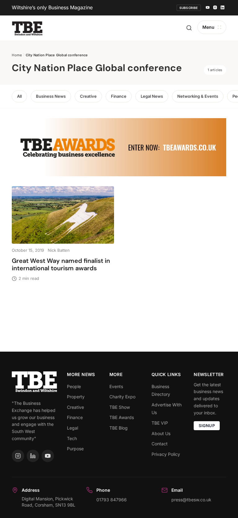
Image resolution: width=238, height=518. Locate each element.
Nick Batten (59, 250)
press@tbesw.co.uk (191, 499)
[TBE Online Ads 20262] (119, 147)
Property (76, 396)
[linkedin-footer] (33, 456)
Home (17, 55)
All (19, 96)
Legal (72, 427)
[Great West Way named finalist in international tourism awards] (63, 214)
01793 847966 (111, 499)
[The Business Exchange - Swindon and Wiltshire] (27, 28)
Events (116, 386)
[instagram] (215, 8)
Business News (51, 96)
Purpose (75, 448)
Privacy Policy (166, 454)
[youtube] (207, 8)
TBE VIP (160, 423)
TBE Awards (121, 417)
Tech (72, 438)
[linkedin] (222, 8)
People (74, 386)
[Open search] (189, 28)
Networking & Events (197, 96)
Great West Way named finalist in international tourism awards (61, 264)
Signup (207, 425)
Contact (160, 443)
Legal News (152, 96)
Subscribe (188, 8)
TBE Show (119, 407)
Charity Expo (122, 396)
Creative (88, 96)
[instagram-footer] (18, 456)
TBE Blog (118, 427)
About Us (161, 433)
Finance (118, 96)
